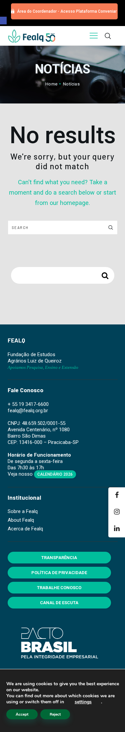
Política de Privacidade (59, 572)
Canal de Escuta (59, 602)
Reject (55, 714)
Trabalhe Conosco (59, 587)
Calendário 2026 (55, 474)
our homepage (69, 202)
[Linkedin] (116, 529)
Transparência (59, 557)
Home (51, 83)
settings (83, 702)
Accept (22, 714)
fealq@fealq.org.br (28, 411)
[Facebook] (116, 495)
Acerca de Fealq (25, 529)
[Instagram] (116, 512)
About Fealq (21, 520)
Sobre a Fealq (23, 511)
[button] (3, 20)
